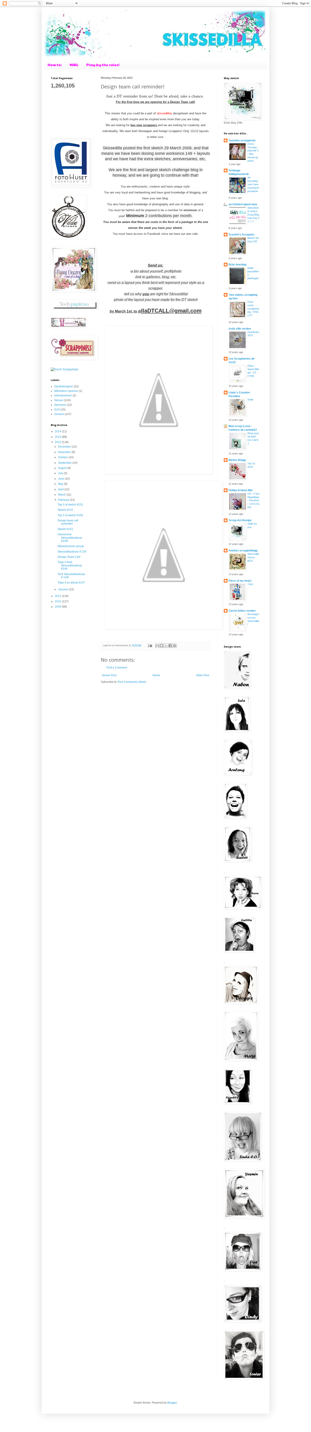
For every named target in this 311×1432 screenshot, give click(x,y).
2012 (58, 442)
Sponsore (60, 404)
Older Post (202, 675)
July (61, 473)
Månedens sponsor (66, 391)
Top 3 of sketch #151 (70, 504)
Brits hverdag (237, 264)
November (65, 452)
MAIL (74, 64)
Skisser (58, 400)
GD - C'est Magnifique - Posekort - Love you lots (253, 500)
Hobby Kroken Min (240, 490)
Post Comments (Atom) (132, 681)
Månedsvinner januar (71, 546)
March (62, 494)
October (63, 457)
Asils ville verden (240, 328)
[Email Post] (150, 645)
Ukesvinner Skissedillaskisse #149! (70, 538)
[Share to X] (166, 645)
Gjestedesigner (63, 386)
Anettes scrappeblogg (243, 550)
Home (156, 675)
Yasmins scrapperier (242, 140)
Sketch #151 (65, 529)
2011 (58, 596)
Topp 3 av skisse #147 (71, 582)
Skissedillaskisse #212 (253, 557)
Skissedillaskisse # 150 (72, 551)
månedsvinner (63, 395)
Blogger (172, 1402)
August (62, 468)
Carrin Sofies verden (242, 610)
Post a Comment (117, 667)
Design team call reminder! (68, 522)
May (61, 484)
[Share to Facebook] (170, 645)
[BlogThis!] (161, 645)
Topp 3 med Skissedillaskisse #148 (70, 565)
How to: (55, 64)
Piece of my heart (240, 580)
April (61, 489)
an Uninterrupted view (243, 204)
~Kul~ (250, 584)
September (65, 462)
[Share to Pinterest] (174, 645)
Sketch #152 (65, 509)
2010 (58, 601)
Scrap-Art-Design (240, 520)
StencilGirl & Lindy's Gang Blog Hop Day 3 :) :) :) (253, 214)
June (61, 478)
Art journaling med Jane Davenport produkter (253, 184)
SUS (57, 409)
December (65, 446)
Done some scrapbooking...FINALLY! (253, 308)
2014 (58, 431)
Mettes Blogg (237, 460)
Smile (250, 399)
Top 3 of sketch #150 (70, 515)
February (64, 499)
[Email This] (157, 645)
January (63, 589)
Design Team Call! (69, 556)
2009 (58, 606)
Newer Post (109, 675)
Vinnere (59, 414)
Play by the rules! (103, 64)
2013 (58, 436)
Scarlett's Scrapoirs (242, 234)
